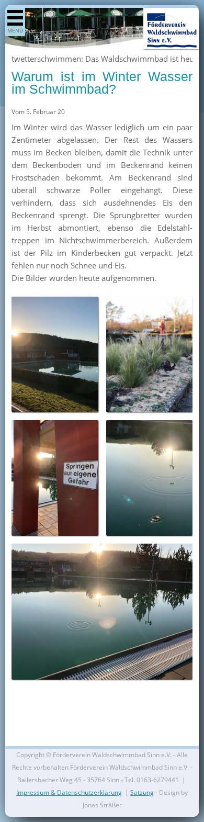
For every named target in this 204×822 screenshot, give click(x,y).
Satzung (142, 792)
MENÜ (15, 30)
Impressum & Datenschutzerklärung (69, 792)
